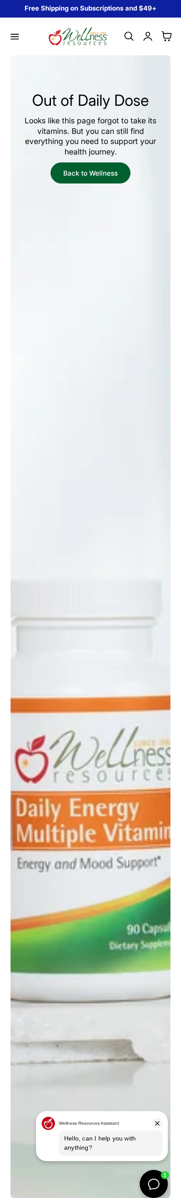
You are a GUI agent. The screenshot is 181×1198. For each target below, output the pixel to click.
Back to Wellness (90, 173)
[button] (14, 36)
